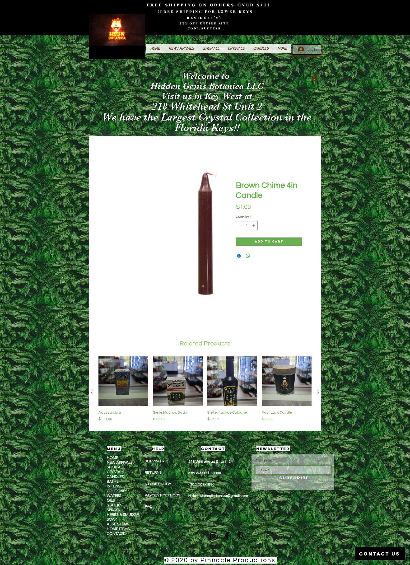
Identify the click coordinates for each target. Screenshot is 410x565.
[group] (205, 392)
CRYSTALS (115, 472)
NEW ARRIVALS (120, 463)
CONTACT (116, 534)
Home (108, 148)
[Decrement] (239, 226)
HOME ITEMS (118, 529)
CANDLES (115, 477)
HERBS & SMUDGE (123, 515)
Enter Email (264, 460)
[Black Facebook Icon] (227, 536)
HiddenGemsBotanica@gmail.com (218, 496)
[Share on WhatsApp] (248, 256)
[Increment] (254, 226)
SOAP (112, 520)
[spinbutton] (246, 226)
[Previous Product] (91, 392)
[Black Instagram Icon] (214, 536)
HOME (112, 458)
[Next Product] (318, 392)
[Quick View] (123, 382)
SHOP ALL (115, 467)
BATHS (113, 482)
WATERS (114, 496)
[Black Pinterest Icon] (240, 536)
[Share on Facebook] (239, 256)
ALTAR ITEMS (118, 524)
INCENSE (114, 486)
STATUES (114, 505)
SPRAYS (113, 510)
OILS (111, 501)
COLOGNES (117, 491)
